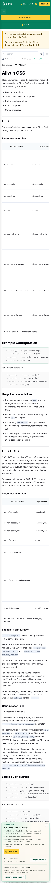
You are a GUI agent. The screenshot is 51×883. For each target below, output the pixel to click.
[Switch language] (41, 54)
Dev (8, 59)
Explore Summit (39, 860)
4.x (30, 45)
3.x (34, 45)
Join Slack (12, 851)
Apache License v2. (16, 882)
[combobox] (20, 54)
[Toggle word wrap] (41, 350)
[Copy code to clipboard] (46, 350)
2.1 (37, 45)
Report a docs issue (14, 877)
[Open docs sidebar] (47, 54)
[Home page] (3, 59)
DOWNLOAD (44, 4)
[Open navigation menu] (3, 11)
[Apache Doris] (7, 4)
